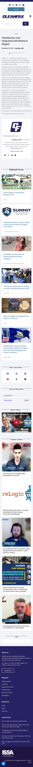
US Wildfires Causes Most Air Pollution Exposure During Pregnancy (13, 256)
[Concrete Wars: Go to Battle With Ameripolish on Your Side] (16, 460)
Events (3, 705)
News (16, 33)
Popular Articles (6, 690)
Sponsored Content (7, 692)
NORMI (9, 357)
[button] (9, 5)
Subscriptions (5, 695)
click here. (21, 113)
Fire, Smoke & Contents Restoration (12, 263)
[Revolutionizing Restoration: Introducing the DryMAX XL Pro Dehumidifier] (16, 612)
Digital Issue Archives (7, 687)
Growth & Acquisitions (9, 231)
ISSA (5, 293)
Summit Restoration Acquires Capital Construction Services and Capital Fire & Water (16, 224)
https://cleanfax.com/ (16, 148)
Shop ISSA (4, 711)
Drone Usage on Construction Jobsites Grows (14, 721)
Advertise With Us (6, 681)
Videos (3, 708)
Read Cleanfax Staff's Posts (10, 136)
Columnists (5, 684)
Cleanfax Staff (19, 48)
